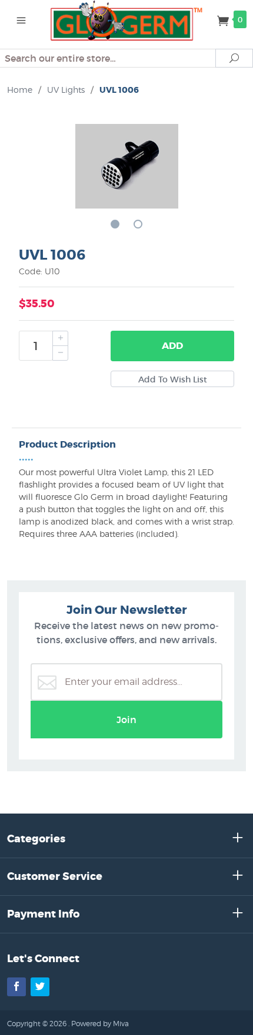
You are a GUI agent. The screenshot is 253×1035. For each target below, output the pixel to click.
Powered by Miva (100, 1023)
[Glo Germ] (126, 19)
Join (126, 719)
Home (19, 90)
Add (172, 346)
